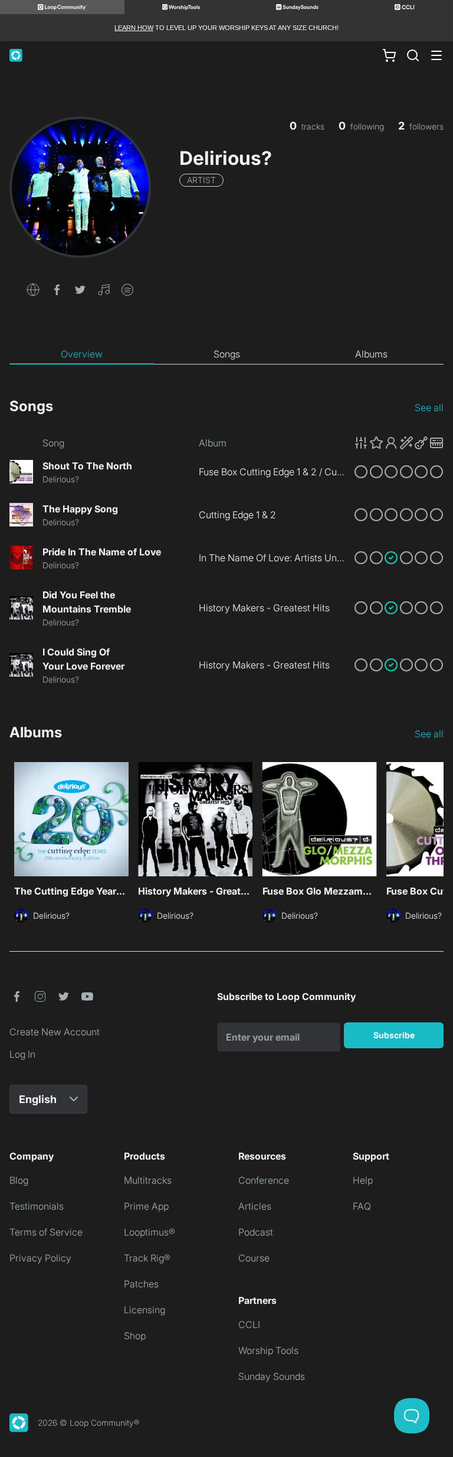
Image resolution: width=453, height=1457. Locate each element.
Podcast (255, 1232)
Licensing (144, 1310)
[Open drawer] (436, 55)
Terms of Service (46, 1232)
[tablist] (226, 354)
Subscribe (394, 1035)
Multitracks (148, 1180)
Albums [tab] (371, 354)
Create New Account (54, 1032)
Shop (135, 1336)
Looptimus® (149, 1232)
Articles (254, 1206)
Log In (22, 1054)
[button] (33, 288)
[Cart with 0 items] (389, 55)
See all (429, 407)
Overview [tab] (82, 354)
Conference (263, 1180)
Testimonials (36, 1206)
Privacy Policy (40, 1258)
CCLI (249, 1324)
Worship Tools (268, 1350)
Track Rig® (147, 1258)
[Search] (413, 55)
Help (363, 1180)
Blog (18, 1180)
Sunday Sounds (271, 1376)
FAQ (362, 1206)
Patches (141, 1284)
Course (254, 1258)
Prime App (146, 1206)
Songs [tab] (227, 354)
